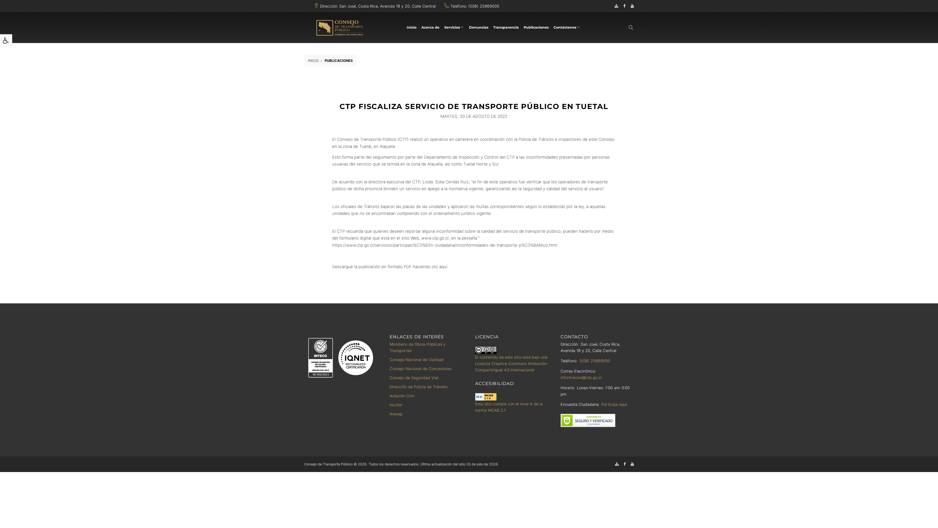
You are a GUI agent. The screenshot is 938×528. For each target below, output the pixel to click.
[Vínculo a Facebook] (624, 6)
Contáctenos (565, 27)
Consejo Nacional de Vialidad (416, 359)
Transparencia (506, 27)
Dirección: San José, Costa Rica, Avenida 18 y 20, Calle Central (378, 6)
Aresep (396, 413)
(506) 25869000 (594, 360)
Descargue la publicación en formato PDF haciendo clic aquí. (390, 266)
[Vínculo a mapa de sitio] (616, 6)
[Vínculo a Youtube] (632, 6)
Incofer (396, 404)
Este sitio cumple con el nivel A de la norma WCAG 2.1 (509, 407)
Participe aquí (614, 404)
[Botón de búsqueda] (631, 27)
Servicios (452, 27)
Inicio (411, 27)
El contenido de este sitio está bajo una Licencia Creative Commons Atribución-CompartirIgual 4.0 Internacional (511, 363)
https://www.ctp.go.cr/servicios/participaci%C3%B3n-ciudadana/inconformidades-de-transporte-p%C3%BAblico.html (444, 245)
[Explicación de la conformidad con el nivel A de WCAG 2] (486, 397)
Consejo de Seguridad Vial (414, 377)
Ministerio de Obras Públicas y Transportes (418, 347)
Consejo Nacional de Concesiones (421, 368)
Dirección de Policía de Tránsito (419, 386)
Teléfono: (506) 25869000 (474, 6)
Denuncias (478, 27)
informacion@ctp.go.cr (581, 377)
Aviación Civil (402, 395)
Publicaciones (536, 27)
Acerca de (430, 27)
